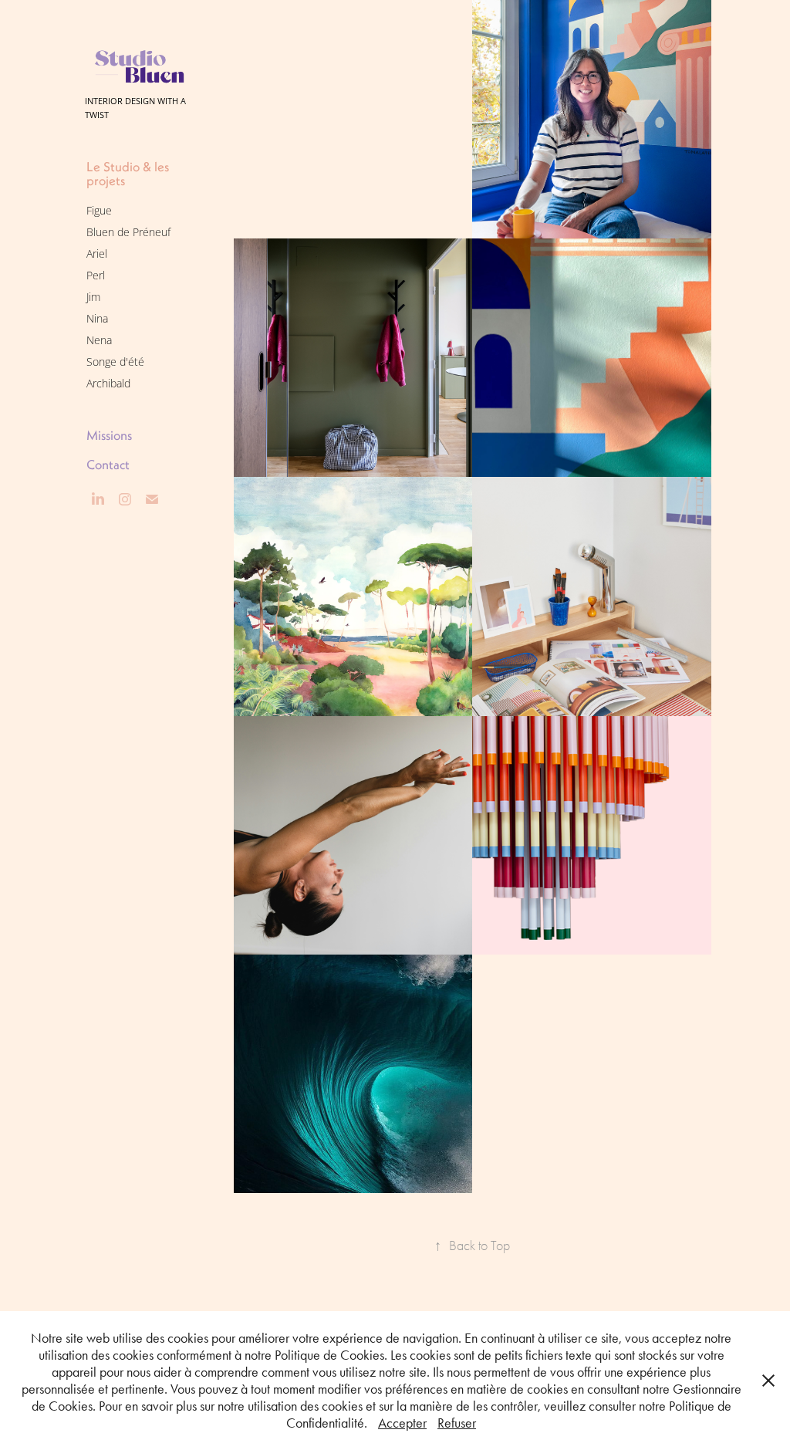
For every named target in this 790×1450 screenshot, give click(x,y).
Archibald (108, 383)
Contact (108, 464)
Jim (93, 297)
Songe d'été (115, 361)
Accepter (402, 1423)
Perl (95, 275)
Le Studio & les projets (127, 173)
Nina (97, 318)
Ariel (96, 253)
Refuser (456, 1423)
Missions (109, 435)
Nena (99, 340)
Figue (99, 210)
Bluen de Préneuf (128, 232)
